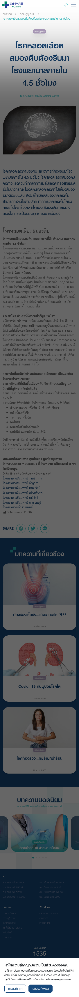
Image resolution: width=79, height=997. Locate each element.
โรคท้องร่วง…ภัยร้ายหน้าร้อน (39, 758)
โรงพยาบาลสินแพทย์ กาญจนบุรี (22, 502)
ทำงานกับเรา (45, 923)
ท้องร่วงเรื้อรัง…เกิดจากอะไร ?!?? (39, 614)
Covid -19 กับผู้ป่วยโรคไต (39, 686)
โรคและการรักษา (39, 842)
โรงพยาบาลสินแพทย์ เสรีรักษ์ (20, 497)
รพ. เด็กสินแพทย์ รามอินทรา (52, 882)
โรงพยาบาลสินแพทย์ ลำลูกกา (22, 483)
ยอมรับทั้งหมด (41, 988)
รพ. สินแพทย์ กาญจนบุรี (14, 897)
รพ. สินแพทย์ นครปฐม (50, 897)
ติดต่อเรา (44, 918)
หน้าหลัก (7, 14)
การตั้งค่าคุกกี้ (15, 988)
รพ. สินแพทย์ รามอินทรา (14, 882)
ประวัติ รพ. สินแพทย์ (49, 913)
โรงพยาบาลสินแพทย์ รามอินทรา (23, 478)
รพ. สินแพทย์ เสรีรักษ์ (13, 887)
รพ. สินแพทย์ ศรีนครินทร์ (51, 892)
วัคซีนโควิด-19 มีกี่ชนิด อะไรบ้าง (39, 847)
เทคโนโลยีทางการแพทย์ (12, 927)
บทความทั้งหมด (9, 913)
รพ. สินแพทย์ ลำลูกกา (12, 892)
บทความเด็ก (8, 937)
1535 (39, 953)
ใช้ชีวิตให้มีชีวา (9, 932)
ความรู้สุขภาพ (27, 14)
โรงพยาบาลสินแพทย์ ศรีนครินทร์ (24, 492)
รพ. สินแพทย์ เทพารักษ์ (50, 887)
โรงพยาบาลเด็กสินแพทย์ (18, 507)
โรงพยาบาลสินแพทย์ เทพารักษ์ (23, 487)
